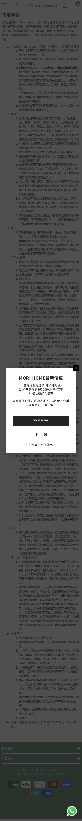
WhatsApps (40, 420)
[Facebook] (36, 434)
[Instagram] (45, 434)
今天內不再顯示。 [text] (43, 444)
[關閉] (76, 368)
